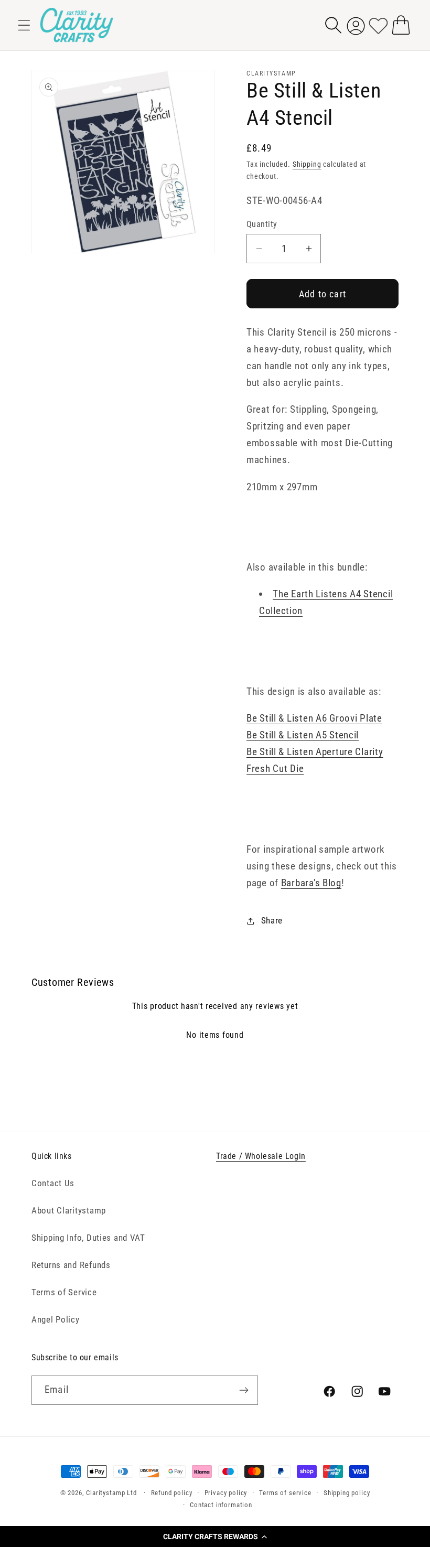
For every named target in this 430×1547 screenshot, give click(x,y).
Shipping (307, 164)
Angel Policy (55, 1319)
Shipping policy (347, 1493)
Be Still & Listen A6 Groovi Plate (314, 718)
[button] (215, 1536)
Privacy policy (226, 1493)
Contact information (221, 1505)
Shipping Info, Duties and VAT (88, 1237)
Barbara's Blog (311, 883)
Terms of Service (64, 1292)
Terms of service (285, 1493)
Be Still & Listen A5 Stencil (302, 735)
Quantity (261, 224)
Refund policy (171, 1493)
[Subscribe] (243, 1390)
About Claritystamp (68, 1210)
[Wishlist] (378, 25)
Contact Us (52, 1183)
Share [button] (272, 920)
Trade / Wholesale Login (261, 1156)
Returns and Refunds (71, 1265)
